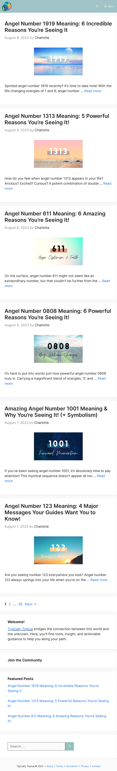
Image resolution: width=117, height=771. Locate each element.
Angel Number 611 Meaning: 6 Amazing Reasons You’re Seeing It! (55, 216)
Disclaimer (72, 766)
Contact (96, 766)
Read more (92, 91)
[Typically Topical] (7, 6)
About (50, 766)
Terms (59, 766)
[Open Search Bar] (97, 6)
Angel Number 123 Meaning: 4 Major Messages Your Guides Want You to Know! (51, 512)
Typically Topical (20, 629)
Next (31, 604)
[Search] (69, 746)
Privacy (85, 766)
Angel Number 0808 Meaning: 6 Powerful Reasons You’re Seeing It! (58, 314)
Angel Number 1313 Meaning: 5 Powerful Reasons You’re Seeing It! (57, 119)
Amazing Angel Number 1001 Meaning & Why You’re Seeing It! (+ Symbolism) (56, 411)
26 (20, 604)
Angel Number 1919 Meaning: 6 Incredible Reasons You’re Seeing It (58, 26)
